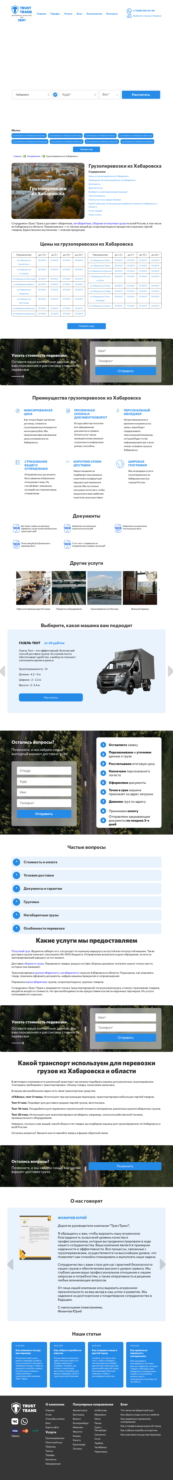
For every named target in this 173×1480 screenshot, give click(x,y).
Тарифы (55, 13)
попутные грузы (116, 223)
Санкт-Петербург (100, 1429)
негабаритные (82, 223)
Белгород (78, 1414)
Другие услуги (96, 188)
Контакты (112, 13)
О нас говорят (96, 210)
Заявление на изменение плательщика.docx (135, 527)
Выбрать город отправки (147, 15)
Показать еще (86, 326)
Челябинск (100, 1447)
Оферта (15, 1435)
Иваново (78, 1427)
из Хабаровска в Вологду (24, 308)
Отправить (126, 371)
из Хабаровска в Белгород (23, 279)
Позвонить (125, 1166)
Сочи (97, 1438)
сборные (97, 223)
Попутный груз (20, 951)
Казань (77, 1435)
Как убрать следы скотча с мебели (140, 1414)
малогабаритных (36, 981)
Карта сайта (52, 1427)
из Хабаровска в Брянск (24, 284)
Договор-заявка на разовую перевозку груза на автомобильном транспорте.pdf (39, 528)
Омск (97, 1418)
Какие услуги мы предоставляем (105, 199)
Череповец (100, 1451)
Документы (94, 184)
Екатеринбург (81, 1423)
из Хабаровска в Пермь (100, 265)
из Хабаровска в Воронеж (24, 313)
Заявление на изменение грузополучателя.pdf (84, 527)
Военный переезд (140, 609)
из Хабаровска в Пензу (100, 260)
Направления (33, 156)
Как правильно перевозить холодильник (136, 1420)
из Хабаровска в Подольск (100, 271)
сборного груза (34, 963)
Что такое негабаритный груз (137, 1410)
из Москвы (100, 1410)
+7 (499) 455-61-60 (144, 10)
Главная (41, 13)
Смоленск (100, 1434)
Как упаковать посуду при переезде (141, 1434)
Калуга (77, 1440)
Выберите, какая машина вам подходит (108, 191)
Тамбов (98, 1443)
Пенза (97, 1423)
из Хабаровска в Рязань (100, 286)
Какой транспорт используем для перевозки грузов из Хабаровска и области (123, 205)
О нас (49, 1414)
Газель (49, 1450)
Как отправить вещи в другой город (141, 1425)
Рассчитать (141, 95)
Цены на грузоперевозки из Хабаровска (109, 176)
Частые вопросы (97, 195)
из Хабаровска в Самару (100, 291)
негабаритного (69, 972)
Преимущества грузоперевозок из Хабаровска (112, 180)
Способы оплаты (55, 1418)
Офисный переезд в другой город (33, 609)
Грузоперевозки (55, 1438)
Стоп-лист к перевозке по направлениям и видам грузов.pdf (88, 544)
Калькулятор (94, 13)
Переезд (51, 1446)
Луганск (77, 1448)
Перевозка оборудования (69, 609)
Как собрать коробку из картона (139, 1430)
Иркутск (77, 1431)
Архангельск (80, 1410)
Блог (79, 13)
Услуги (68, 13)
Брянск (77, 1418)
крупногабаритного (46, 972)
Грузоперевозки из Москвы (104, 609)
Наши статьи (95, 214)
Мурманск (100, 1414)
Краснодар (79, 1444)
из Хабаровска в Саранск (100, 306)
